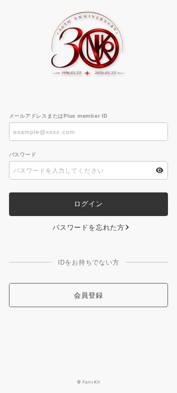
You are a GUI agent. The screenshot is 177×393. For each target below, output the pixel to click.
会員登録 (88, 295)
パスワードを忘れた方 (88, 227)
